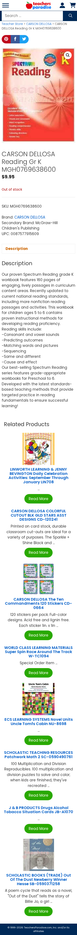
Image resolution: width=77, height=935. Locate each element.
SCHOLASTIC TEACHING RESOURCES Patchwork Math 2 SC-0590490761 (38, 754)
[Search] (70, 16)
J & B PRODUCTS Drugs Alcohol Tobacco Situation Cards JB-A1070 (38, 810)
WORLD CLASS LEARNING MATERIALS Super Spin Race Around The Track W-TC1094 (38, 652)
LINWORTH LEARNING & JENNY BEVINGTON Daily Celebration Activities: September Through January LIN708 (38, 476)
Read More (38, 498)
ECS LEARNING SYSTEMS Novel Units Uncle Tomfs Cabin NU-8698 (38, 721)
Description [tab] (17, 248)
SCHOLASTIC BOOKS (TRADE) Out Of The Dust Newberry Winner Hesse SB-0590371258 (38, 879)
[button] (68, 55)
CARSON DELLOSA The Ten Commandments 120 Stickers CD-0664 (38, 604)
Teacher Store (12, 24)
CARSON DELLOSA (39, 24)
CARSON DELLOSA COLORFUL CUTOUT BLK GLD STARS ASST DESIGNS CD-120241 (39, 515)
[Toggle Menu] (5, 5)
